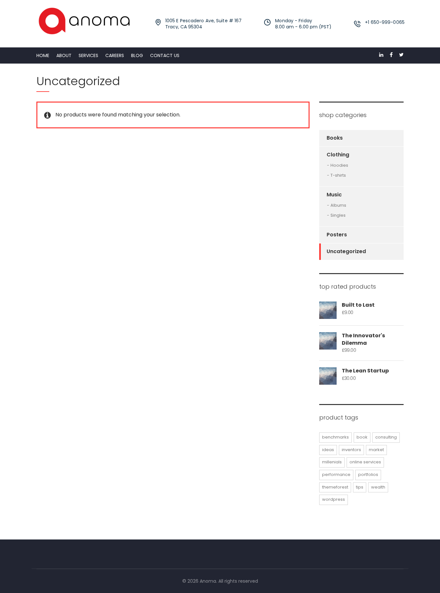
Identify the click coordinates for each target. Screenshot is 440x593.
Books (335, 138)
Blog (137, 55)
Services (88, 55)
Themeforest (335, 487)
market (376, 450)
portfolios (368, 474)
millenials (332, 462)
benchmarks (335, 437)
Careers (114, 55)
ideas (328, 450)
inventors (351, 450)
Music (334, 194)
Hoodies (339, 165)
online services (365, 462)
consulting (386, 437)
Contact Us (164, 55)
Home (42, 55)
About (64, 55)
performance (336, 474)
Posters (337, 234)
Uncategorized (346, 251)
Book (362, 437)
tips (359, 487)
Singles (338, 215)
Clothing (338, 154)
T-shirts (338, 175)
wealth (378, 487)
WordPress (333, 499)
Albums (338, 205)
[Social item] (381, 55)
